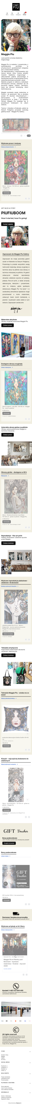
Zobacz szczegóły (8, 633)
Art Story (3, 1059)
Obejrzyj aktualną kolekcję (8, 698)
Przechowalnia (4, 1080)
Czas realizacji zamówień (7, 1089)
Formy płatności (5, 1086)
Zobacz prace (7, 325)
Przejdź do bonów (9, 843)
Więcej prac (4, 475)
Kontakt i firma (4, 1055)
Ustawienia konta (5, 1078)
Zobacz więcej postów (7, 929)
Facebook (3, 1066)
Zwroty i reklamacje (6, 1096)
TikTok (3, 1070)
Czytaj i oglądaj (8, 224)
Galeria (3, 1058)
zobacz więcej (4, 856)
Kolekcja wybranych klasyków (8, 586)
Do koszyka (7, 192)
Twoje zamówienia (5, 1077)
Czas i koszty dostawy (6, 1088)
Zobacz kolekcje (8, 543)
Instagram (3, 1067)
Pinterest (3, 1069)
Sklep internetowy (14, 1103)
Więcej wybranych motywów (8, 764)
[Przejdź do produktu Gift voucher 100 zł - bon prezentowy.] (16, 877)
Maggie (3, 1056)
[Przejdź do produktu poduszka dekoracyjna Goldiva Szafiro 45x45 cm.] (16, 719)
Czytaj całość (7, 968)
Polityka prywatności (6, 1097)
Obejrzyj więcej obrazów (7, 147)
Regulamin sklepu (5, 1099)
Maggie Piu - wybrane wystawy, (14, 957)
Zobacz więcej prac (6, 367)
